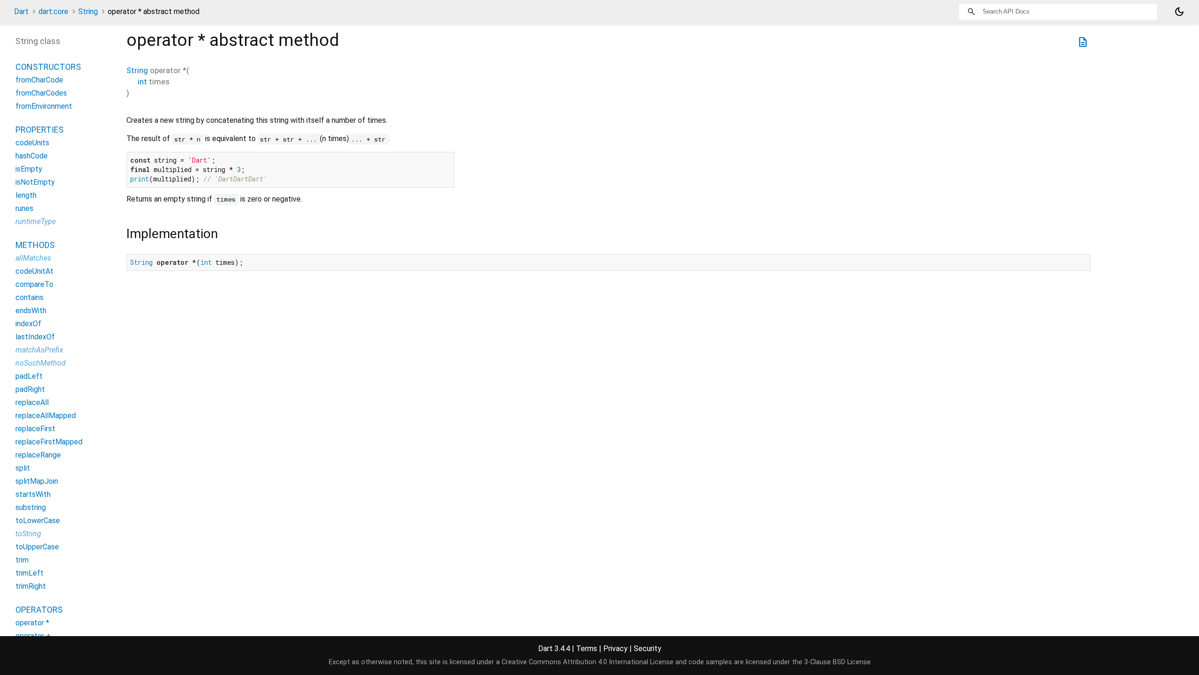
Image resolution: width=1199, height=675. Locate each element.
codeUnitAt (34, 271)
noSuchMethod (40, 363)
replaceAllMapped (45, 415)
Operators (39, 610)
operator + (33, 635)
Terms (586, 648)
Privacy (615, 648)
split (22, 468)
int (142, 81)
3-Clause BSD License (837, 662)
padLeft (29, 376)
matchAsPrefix (39, 349)
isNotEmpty (35, 182)
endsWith (30, 310)
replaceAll (32, 402)
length (26, 195)
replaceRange (38, 454)
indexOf (28, 323)
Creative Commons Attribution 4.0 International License (588, 662)
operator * (32, 622)
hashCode (31, 155)
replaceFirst (35, 428)
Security (647, 648)
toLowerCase (37, 520)
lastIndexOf (35, 336)
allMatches (33, 258)
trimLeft (29, 573)
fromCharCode (39, 79)
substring (30, 507)
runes (24, 208)
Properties (39, 130)
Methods (35, 245)
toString (28, 533)
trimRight (30, 586)
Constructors (48, 67)
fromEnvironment (43, 106)
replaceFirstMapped (48, 441)
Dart (21, 11)
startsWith (33, 494)
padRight (30, 389)
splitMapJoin (36, 481)
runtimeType (35, 221)
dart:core (53, 11)
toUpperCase (37, 546)
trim (22, 559)
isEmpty (28, 169)
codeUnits (32, 142)
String (88, 11)
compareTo (34, 284)
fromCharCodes (41, 93)
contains (29, 297)
